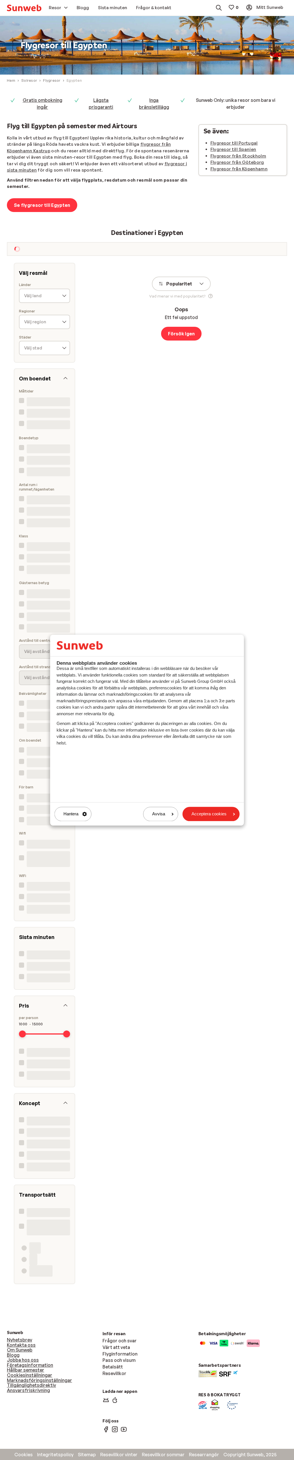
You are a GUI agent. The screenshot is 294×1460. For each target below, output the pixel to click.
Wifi (22, 833)
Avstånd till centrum (36, 640)
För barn (26, 787)
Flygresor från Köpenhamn (239, 169)
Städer (25, 337)
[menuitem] (24, 8)
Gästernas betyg (34, 583)
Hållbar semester (25, 1370)
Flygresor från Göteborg (237, 162)
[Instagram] (114, 1429)
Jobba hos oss (23, 1360)
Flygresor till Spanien (233, 149)
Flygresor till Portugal (234, 143)
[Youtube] (123, 1429)
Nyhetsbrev (19, 1340)
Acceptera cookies (209, 814)
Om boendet (30, 740)
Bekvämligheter (33, 693)
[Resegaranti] (202, 1404)
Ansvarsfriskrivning (28, 1390)
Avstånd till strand (35, 667)
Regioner (27, 311)
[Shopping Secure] (214, 1404)
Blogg (13, 1355)
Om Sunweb (19, 1350)
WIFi (22, 876)
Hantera (70, 814)
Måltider (26, 391)
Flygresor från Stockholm (238, 156)
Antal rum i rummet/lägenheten (36, 487)
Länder (25, 285)
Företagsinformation (30, 1365)
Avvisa (158, 814)
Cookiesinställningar (29, 1375)
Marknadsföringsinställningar (39, 1380)
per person (28, 1018)
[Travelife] (207, 1373)
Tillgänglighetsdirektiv (31, 1385)
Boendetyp (28, 438)
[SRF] (228, 1373)
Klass (23, 536)
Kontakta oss (21, 1345)
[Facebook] (105, 1429)
